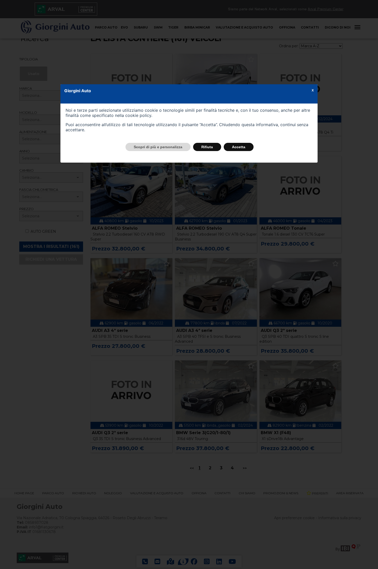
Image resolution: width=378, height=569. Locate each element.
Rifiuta (207, 147)
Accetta (238, 147)
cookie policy (138, 115)
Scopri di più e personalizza (158, 147)
